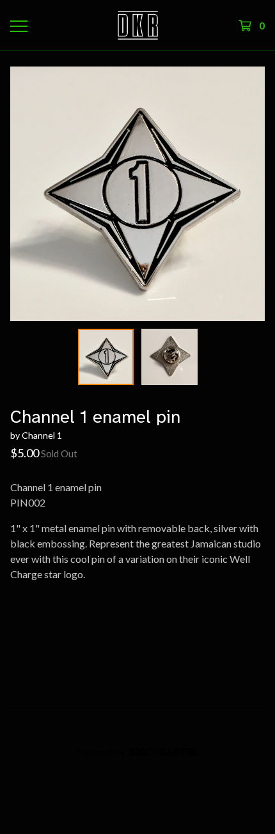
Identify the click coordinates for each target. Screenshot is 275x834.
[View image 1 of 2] (106, 357)
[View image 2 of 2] (169, 357)
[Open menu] (18, 25)
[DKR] (138, 25)
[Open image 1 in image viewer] (137, 194)
